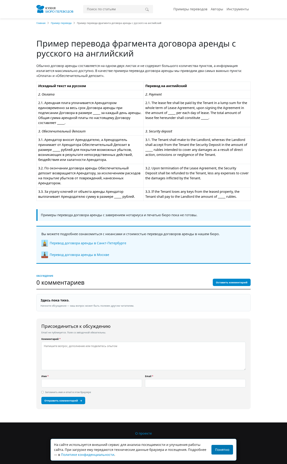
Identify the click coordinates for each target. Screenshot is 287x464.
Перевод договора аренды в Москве (79, 254)
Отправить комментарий (63, 400)
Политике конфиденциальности (87, 454)
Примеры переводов (190, 9)
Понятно (222, 449)
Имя (45, 376)
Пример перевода (61, 23)
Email (149, 376)
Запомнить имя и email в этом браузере (68, 392)
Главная (41, 23)
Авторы (217, 9)
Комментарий (51, 339)
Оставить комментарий (231, 282)
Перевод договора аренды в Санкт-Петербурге (88, 243)
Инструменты (238, 9)
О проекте (143, 433)
